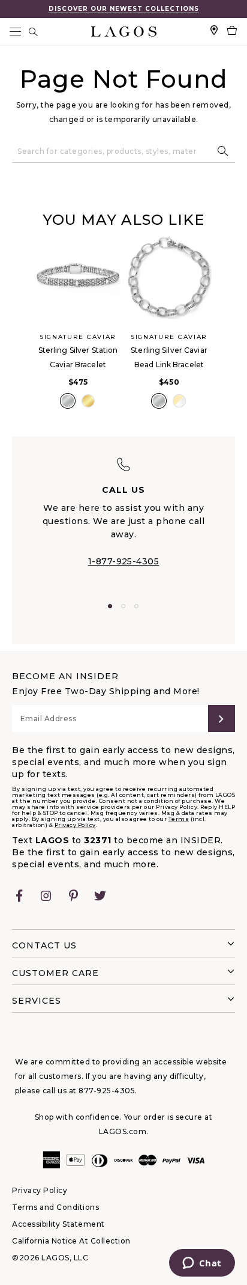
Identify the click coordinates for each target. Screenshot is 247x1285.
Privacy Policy (75, 825)
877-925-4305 (107, 1090)
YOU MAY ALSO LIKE (123, 219)
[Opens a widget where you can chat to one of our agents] (201, 1264)
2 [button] (123, 606)
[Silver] (67, 400)
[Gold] (88, 400)
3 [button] (136, 606)
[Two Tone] (179, 400)
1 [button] (110, 606)
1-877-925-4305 (123, 561)
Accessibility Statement (58, 1224)
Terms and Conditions (55, 1207)
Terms (178, 819)
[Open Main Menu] (15, 31)
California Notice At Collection (71, 1240)
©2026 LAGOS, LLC (50, 1257)
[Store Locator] (214, 31)
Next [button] (224, 335)
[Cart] (232, 31)
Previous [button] (23, 335)
